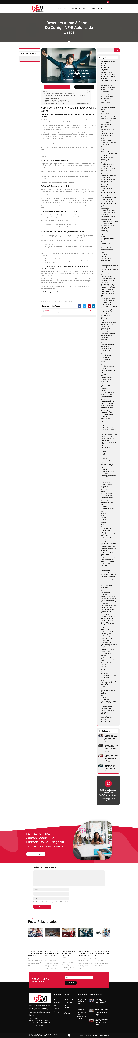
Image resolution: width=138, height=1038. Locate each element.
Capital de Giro (106, 120)
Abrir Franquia (105, 67)
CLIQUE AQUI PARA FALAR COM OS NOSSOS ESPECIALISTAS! (69, 296)
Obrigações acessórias (108, 543)
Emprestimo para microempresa (106, 349)
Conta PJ (104, 172)
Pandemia (104, 556)
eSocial (103, 361)
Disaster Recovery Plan (108, 297)
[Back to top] (135, 1035)
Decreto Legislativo (107, 273)
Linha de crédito (106, 482)
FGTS (102, 376)
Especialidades (74, 8)
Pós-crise (104, 594)
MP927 (103, 525)
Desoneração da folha (108, 280)
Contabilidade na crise (108, 179)
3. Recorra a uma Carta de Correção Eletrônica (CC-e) (58, 101)
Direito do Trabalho (107, 289)
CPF (102, 234)
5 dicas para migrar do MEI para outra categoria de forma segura (111, 757)
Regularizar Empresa (107, 642)
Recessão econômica (108, 616)
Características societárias (106, 125)
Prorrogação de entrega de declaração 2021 (108, 606)
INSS (102, 446)
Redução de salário (107, 631)
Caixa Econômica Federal (109, 117)
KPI (102, 468)
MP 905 (103, 514)
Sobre (65, 8)
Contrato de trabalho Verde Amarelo (108, 213)
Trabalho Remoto (106, 707)
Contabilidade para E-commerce (108, 186)
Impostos (104, 433)
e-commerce (105, 315)
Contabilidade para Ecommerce (107, 189)
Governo (104, 416)
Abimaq (103, 63)
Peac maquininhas (107, 560)
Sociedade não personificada (106, 678)
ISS (102, 462)
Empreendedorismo (107, 330)
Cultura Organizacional (108, 251)
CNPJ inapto (105, 150)
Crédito (103, 236)
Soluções (85, 8)
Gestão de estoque (107, 398)
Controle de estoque (107, 225)
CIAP (102, 139)
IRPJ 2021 (104, 458)
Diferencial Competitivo (108, 286)
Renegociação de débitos (109, 644)
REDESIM (103, 627)
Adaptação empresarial (108, 76)
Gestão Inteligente (107, 411)
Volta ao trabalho (106, 718)
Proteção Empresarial (108, 609)
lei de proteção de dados (109, 475)
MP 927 (103, 515)
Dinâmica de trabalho (108, 288)
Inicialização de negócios (109, 444)
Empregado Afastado (108, 334)
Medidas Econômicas (108, 499)
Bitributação (105, 109)
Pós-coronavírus (106, 593)
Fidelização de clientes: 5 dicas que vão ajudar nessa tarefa (110, 737)
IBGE (102, 422)
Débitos (103, 256)
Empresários (105, 341)
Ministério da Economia (108, 510)
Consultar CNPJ (106, 170)
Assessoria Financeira (108, 87)
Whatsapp (104, 719)
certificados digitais (107, 135)
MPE (102, 526)
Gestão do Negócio (107, 403)
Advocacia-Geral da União (109, 80)
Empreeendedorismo (107, 326)
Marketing (104, 492)
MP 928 (103, 517)
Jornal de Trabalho (107, 466)
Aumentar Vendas (107, 95)
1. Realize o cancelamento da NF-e (53, 98)
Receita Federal (106, 615)
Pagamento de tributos (108, 549)
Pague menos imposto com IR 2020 (108, 553)
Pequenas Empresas (107, 561)
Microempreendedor (107, 508)
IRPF (102, 457)
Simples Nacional (106, 670)
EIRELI (102, 321)
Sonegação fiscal (106, 683)
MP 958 (103, 523)
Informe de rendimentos (109, 442)
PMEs (102, 583)
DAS (102, 253)
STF (102, 688)
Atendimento (105, 91)
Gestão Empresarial (107, 405)
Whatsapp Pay (105, 721)
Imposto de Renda (107, 427)
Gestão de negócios (107, 402)
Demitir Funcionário (107, 277)
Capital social (105, 122)
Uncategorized (105, 716)
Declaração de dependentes (106, 259)
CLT (102, 146)
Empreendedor (105, 328)
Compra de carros (107, 166)
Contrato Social (106, 220)
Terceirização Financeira (109, 703)
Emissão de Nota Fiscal (108, 322)
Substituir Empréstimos (108, 690)
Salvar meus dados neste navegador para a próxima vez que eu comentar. (56, 902)
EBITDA (103, 317)
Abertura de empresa (108, 62)
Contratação (105, 209)
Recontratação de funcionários (107, 621)
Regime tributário (106, 640)
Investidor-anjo (106, 447)
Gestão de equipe (107, 396)
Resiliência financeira (108, 648)
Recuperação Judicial (108, 624)
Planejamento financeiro (109, 569)
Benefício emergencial (108, 108)
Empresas (104, 343)
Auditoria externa (106, 93)
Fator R (103, 372)
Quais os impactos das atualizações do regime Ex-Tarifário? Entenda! (111, 747)
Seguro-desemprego (107, 659)
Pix (102, 567)
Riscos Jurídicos (106, 651)
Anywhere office (106, 84)
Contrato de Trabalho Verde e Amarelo (108, 217)
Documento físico (106, 311)
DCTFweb (104, 255)
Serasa (103, 666)
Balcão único (105, 100)
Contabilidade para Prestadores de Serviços (108, 197)
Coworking (104, 231)
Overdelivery (105, 545)
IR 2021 (103, 453)
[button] (37, 53)
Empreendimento (106, 332)
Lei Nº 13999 (105, 477)
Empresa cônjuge (106, 335)
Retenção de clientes (108, 650)
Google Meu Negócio (107, 414)
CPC (102, 233)
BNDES (103, 111)
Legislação (104, 469)
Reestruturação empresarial (106, 634)
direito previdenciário (107, 291)
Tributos (103, 714)
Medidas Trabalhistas (108, 501)
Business (104, 115)
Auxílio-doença (106, 98)
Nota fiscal (104, 536)
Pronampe (104, 604)
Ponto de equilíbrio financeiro (107, 586)
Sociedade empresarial (108, 675)
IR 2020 (103, 451)
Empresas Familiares (107, 345)
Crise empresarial (106, 247)
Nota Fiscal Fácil (106, 537)
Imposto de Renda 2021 (108, 431)
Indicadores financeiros (108, 438)
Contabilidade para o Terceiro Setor (108, 193)
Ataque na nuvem (107, 89)
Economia (104, 319)
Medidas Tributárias (107, 503)
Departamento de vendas (109, 278)
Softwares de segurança (109, 681)
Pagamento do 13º (107, 550)
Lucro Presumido (106, 484)
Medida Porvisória (106, 493)
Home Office (105, 420)
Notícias (103, 539)
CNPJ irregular (105, 152)
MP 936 (103, 519)
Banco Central (105, 102)
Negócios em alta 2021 (108, 534)
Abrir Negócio (105, 69)
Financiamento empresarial (106, 380)
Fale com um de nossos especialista (108, 799)
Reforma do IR (105, 637)
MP (102, 512)
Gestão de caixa (106, 394)
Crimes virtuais (106, 244)
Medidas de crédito (107, 497)
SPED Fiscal (104, 684)
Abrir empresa (105, 65)
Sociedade (104, 673)
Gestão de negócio (107, 400)
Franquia (104, 389)
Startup (103, 686)
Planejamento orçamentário (105, 571)
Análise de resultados (108, 82)
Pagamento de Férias (108, 547)
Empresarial (105, 339)
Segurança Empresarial (108, 657)
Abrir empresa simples (52, 292)
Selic (102, 661)
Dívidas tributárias (107, 302)
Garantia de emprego (108, 392)
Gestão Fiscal (105, 409)
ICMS (102, 424)
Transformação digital (108, 710)
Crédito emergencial (107, 240)
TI (101, 705)
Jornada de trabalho (107, 464)
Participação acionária (108, 558)
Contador (104, 207)
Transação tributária (107, 708)
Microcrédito (105, 506)
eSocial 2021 (105, 363)
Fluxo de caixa (105, 385)
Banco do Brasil (106, 106)
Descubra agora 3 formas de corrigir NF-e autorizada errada (111, 766)
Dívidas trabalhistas (107, 300)
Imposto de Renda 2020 (108, 429)
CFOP (103, 137)
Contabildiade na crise (108, 174)
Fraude (103, 391)
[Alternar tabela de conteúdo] (88, 91)
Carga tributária (106, 128)
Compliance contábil (107, 164)
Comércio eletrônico (107, 157)
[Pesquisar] (117, 50)
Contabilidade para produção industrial (107, 200)
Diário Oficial (105, 282)
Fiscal (103, 383)
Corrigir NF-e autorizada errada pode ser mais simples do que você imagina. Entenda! (66, 95)
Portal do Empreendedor (108, 589)
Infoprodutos (105, 440)
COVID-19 (104, 229)
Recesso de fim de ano (108, 618)
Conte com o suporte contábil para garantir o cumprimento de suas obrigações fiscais (67, 103)
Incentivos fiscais (106, 436)
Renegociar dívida (107, 646)
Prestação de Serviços (108, 596)
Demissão (104, 275)
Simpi (103, 668)
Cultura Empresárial (107, 249)
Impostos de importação (109, 435)
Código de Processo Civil (109, 153)
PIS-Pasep (104, 565)
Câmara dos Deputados (108, 119)
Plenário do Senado (107, 580)
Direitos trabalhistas (107, 293)
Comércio (104, 155)
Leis (102, 479)
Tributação (104, 712)
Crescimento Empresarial (109, 242)
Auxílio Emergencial (107, 97)
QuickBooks (104, 613)
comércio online (106, 159)
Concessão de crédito (108, 168)
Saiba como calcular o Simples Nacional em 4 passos (102, 953)
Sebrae (103, 655)
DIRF (102, 295)
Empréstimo (105, 346)
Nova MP (104, 541)
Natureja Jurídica (106, 528)
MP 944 (103, 521)
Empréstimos (105, 352)
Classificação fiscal (107, 141)
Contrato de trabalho (108, 210)
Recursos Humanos (107, 626)
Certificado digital (107, 133)
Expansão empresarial (108, 370)
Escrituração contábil (107, 359)
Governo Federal (106, 418)
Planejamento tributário (108, 574)
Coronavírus (105, 227)
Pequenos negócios (107, 563)
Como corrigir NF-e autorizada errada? (54, 97)
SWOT (103, 695)
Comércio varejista (107, 161)
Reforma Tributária (107, 639)
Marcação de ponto (107, 490)
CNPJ (102, 148)
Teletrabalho (105, 699)
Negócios (104, 532)
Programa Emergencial (108, 602)
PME (102, 582)
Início (59, 8)
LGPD (102, 480)
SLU (102, 672)
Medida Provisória (106, 495)
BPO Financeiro (105, 113)
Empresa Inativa (106, 337)
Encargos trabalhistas (108, 354)
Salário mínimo (106, 653)
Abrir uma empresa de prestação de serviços (108, 74)
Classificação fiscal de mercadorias (108, 143)
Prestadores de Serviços (108, 598)
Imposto (103, 425)
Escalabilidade (105, 357)
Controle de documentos (109, 223)
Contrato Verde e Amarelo (109, 221)
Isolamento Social (106, 460)
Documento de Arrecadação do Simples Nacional (109, 306)
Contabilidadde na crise (108, 176)
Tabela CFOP (105, 697)
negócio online (105, 530)
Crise (102, 245)
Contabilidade (105, 177)
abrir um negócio (106, 71)
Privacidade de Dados (108, 600)
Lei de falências (106, 473)
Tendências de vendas (108, 701)
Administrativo (105, 78)
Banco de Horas (106, 104)
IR (101, 449)
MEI (102, 504)
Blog (93, 8)
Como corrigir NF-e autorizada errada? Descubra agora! (58, 93)
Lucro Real (104, 486)
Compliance (105, 163)
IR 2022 (103, 455)
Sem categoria (106, 662)
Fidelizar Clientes (106, 378)
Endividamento (106, 356)
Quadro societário (107, 611)
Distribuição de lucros (108, 299)
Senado (103, 664)
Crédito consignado (107, 238)
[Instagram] (108, 2)
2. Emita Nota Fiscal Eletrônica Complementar (56, 100)
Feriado (103, 374)
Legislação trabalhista (108, 471)
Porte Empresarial (106, 591)
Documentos (105, 313)
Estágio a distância (107, 365)
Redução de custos (107, 629)
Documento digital (107, 310)
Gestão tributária (106, 413)
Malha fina (104, 488)
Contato (100, 8)
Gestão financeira (107, 407)
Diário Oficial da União (108, 284)
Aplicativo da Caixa (107, 86)
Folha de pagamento (107, 387)
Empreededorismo (107, 324)
